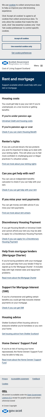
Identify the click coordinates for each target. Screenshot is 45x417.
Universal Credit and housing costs (17, 121)
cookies (12, 5)
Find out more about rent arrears (16, 213)
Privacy (5, 379)
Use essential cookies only (21, 46)
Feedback (36, 379)
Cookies (5, 384)
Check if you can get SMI (13, 308)
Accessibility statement (20, 379)
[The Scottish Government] (12, 411)
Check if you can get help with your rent (19, 190)
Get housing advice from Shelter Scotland (20, 334)
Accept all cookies (21, 38)
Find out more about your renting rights (19, 164)
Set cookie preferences (22, 53)
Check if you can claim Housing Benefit (19, 132)
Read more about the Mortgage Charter (19, 278)
